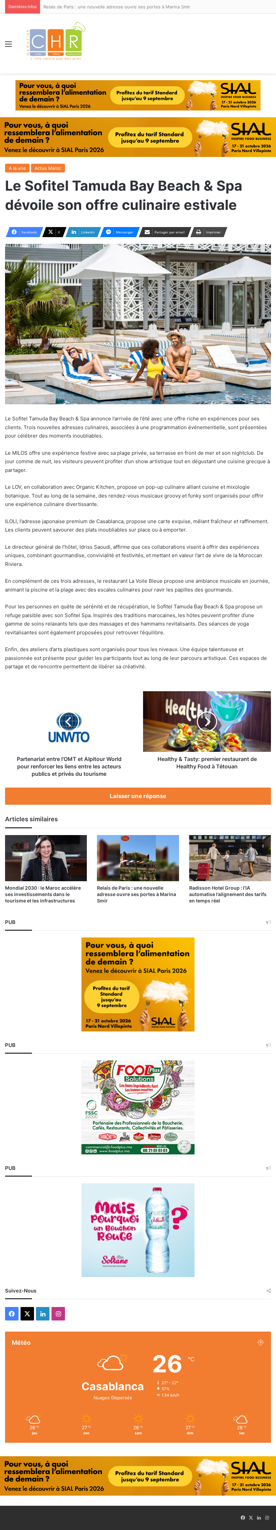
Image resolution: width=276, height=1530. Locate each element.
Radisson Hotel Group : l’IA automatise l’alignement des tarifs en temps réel (228, 894)
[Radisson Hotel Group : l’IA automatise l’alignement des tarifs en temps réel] (230, 858)
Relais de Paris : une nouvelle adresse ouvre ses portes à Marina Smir (136, 894)
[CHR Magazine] (56, 44)
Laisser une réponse (138, 796)
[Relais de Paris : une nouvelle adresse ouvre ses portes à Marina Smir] (138, 858)
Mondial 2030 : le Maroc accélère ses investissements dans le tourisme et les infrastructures (43, 894)
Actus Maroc (48, 168)
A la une (17, 168)
